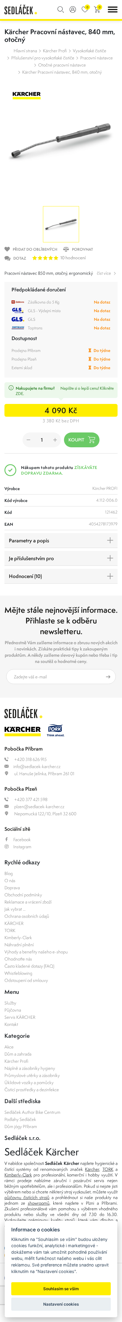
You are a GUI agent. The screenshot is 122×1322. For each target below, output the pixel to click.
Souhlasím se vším (61, 1288)
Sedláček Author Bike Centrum (32, 1112)
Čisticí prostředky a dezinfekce (31, 1089)
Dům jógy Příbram (20, 1126)
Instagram (22, 846)
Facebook (22, 839)
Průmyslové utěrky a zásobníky (32, 1075)
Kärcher (92, 1169)
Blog (8, 873)
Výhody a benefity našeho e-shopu (36, 952)
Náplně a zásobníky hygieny (29, 1068)
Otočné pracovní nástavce (62, 65)
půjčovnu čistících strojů (26, 1197)
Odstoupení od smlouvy (26, 980)
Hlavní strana (25, 50)
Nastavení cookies (61, 1304)
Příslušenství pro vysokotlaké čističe (42, 58)
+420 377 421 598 (30, 799)
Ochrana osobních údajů (26, 916)
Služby (10, 1003)
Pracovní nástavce (96, 58)
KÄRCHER (13, 923)
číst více (104, 273)
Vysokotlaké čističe (89, 50)
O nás (9, 880)
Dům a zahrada (17, 1054)
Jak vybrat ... (14, 909)
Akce (9, 1047)
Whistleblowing (18, 973)
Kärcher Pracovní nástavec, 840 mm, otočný (62, 72)
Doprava (12, 887)
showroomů (38, 1203)
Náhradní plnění (19, 944)
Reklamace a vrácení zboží (28, 902)
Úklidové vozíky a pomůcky (29, 1082)
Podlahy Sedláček (20, 1119)
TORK (9, 930)
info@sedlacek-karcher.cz (36, 766)
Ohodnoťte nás (18, 959)
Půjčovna (12, 1010)
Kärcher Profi (55, 50)
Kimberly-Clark (18, 937)
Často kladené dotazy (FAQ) (29, 966)
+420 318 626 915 (30, 759)
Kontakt (11, 1024)
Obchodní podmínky (23, 895)
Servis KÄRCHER (19, 1017)
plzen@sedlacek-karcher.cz (38, 806)
